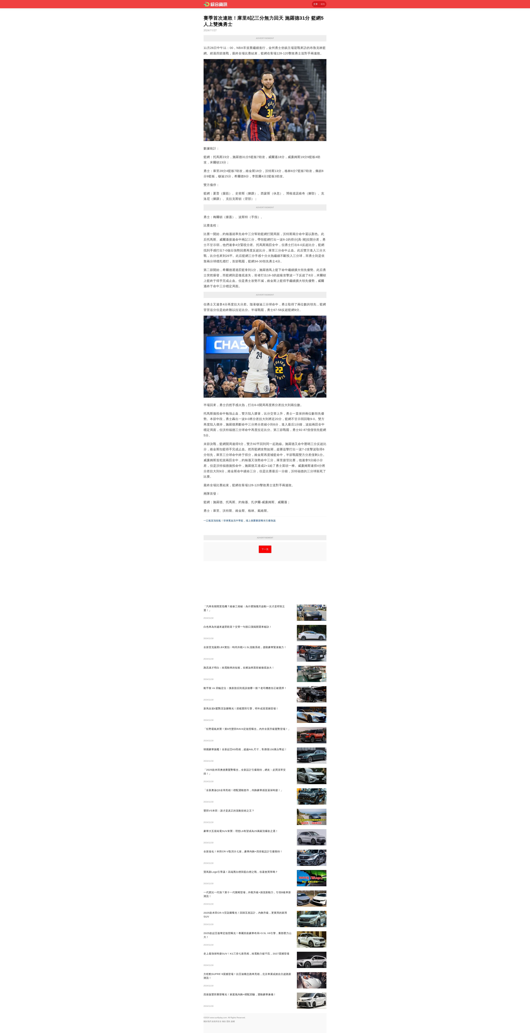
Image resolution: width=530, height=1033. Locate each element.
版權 (233, 1021)
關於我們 (207, 1021)
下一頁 (265, 549)
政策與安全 (217, 1021)
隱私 (228, 1021)
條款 (224, 1021)
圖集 (323, 4)
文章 (315, 4)
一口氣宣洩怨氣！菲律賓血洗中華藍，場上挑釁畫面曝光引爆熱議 (240, 520)
